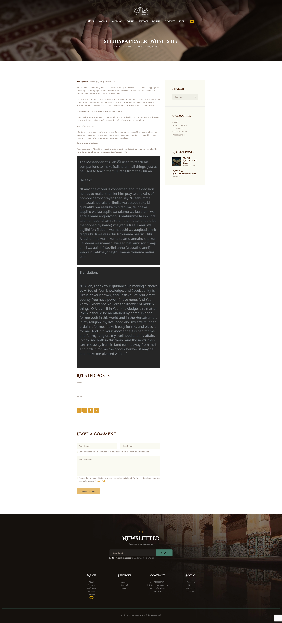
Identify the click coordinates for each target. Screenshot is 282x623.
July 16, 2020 (177, 177)
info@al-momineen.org (157, 585)
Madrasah (91, 588)
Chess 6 (80, 383)
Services (91, 591)
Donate (124, 588)
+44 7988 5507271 (157, 582)
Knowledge (177, 128)
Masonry (80, 396)
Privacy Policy (101, 481)
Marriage (125, 582)
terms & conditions (145, 558)
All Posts (126, 46)
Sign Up (164, 553)
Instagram (190, 588)
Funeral (124, 585)
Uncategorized (82, 82)
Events (91, 585)
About (91, 582)
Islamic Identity (179, 125)
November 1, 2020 (189, 166)
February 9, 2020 (96, 82)
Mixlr (190, 585)
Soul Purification (179, 131)
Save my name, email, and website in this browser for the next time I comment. (114, 452)
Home (117, 46)
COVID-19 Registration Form (184, 172)
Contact (91, 594)
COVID (175, 122)
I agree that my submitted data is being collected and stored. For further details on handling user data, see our (119, 479)
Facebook (190, 582)
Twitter (190, 591)
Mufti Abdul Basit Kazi (190, 160)
